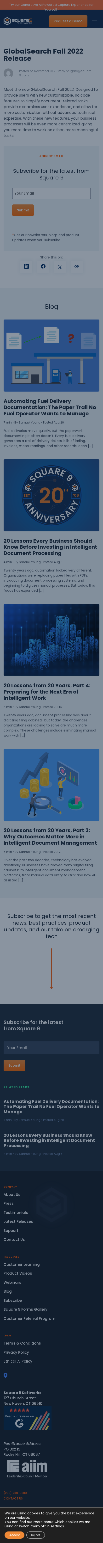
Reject (35, 1535)
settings (57, 1526)
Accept (14, 1535)
